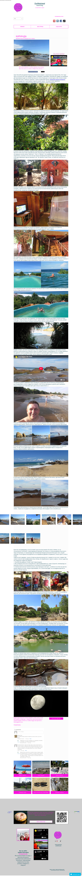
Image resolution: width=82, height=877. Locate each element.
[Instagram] (57, 841)
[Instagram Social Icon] (57, 21)
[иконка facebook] (59, 841)
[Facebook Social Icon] (61, 21)
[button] (59, 16)
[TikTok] (64, 21)
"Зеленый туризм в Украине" (57, 79)
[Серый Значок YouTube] (55, 841)
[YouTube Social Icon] (54, 21)
